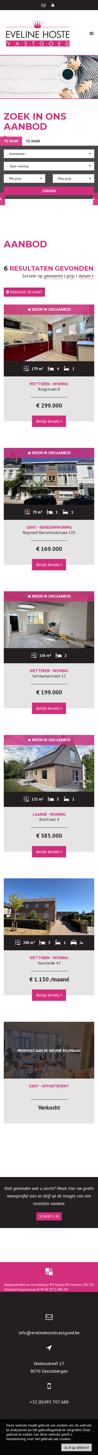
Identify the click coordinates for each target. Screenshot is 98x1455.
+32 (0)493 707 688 (49, 1402)
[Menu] (91, 33)
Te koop (11, 141)
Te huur (33, 141)
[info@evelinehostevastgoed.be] (44, 5)
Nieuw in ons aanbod (51, 309)
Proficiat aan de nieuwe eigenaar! (49, 1050)
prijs (71, 276)
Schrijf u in (49, 1216)
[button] (49, 153)
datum (86, 276)
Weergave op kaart (25, 292)
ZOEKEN (49, 191)
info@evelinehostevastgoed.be (49, 1333)
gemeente (53, 276)
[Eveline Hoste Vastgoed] (38, 33)
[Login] (52, 5)
